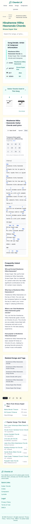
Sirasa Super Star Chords (13, 385)
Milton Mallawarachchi (10, 462)
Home (5, 5)
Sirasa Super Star (10, 16)
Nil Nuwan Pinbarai (10, 412)
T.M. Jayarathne (8, 431)
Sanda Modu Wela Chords (12, 452)
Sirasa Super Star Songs (13, 388)
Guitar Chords (6, 486)
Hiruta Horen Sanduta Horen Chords (16, 430)
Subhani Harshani (9, 445)
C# (12, 148)
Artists (11, 5)
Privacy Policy (6, 502)
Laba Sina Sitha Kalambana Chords (15, 443)
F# (15, 151)
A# (15, 144)
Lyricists (15, 9)
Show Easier (22, 111)
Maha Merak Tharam (11, 409)
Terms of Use (5, 505)
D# (19, 148)
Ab (8, 144)
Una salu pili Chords (10, 439)
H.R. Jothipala (8, 449)
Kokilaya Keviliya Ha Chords (13, 447)
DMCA (3, 507)
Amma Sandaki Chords (11, 434)
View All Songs (8, 415)
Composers (24, 5)
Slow (25, 130)
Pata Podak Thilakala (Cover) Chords (16, 456)
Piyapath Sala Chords (11, 461)
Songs (17, 5)
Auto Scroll (13, 130)
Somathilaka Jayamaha (10, 440)
